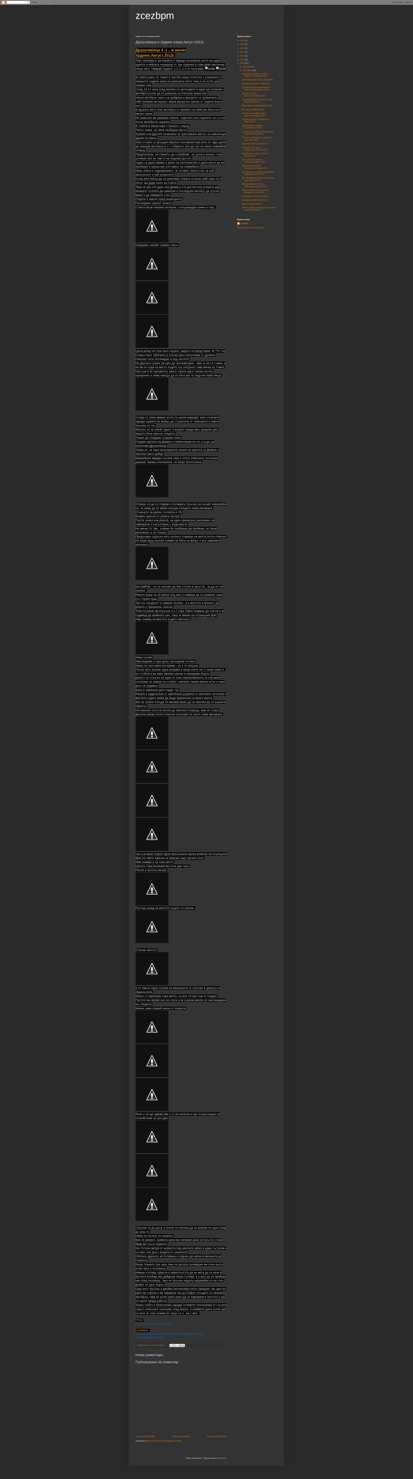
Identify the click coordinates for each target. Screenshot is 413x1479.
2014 (242, 59)
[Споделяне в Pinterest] (183, 1345)
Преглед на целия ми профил (250, 228)
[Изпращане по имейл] (171, 1345)
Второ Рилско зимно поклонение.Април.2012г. (255, 148)
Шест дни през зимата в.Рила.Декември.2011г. (254, 161)
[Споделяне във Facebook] (180, 1345)
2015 (242, 56)
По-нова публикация (145, 1436)
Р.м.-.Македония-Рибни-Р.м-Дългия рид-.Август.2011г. (258, 179)
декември (247, 67)
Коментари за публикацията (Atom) (165, 1441)
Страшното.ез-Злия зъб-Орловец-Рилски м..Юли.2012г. (258, 132)
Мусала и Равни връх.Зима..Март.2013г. (254, 94)
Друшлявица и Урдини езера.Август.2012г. (252, 126)
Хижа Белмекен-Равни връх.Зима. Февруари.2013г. (257, 100)
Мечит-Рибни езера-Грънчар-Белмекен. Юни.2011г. (255, 191)
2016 (242, 52)
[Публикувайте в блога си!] (174, 1345)
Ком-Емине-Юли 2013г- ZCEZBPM (257, 80)
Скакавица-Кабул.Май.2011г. (255, 200)
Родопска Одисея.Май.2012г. (255, 144)
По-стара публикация (217, 1436)
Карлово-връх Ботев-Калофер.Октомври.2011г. (255, 167)
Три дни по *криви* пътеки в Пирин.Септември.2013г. (254, 75)
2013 (242, 63)
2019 (242, 44)
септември (247, 70)
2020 (242, 41)
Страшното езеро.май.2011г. (255, 196)
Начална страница (181, 1436)
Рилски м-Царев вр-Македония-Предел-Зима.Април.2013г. (256, 88)
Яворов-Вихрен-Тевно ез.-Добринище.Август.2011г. (254, 185)
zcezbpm (155, 15)
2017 (242, 48)
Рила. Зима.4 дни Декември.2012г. (257, 105)
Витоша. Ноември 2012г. (253, 109)
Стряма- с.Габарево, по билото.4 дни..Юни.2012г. (257, 138)
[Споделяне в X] (177, 1345)
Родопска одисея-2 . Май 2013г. (256, 84)
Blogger (223, 1458)
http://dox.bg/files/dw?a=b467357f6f (154, 1324)
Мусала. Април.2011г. (252, 204)
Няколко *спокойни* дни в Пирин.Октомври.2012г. (254, 114)
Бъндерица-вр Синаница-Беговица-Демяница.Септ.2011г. (258, 173)
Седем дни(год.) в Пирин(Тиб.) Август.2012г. (256, 120)
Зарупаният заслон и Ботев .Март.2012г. (254, 154)
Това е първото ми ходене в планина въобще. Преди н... (259, 209)
